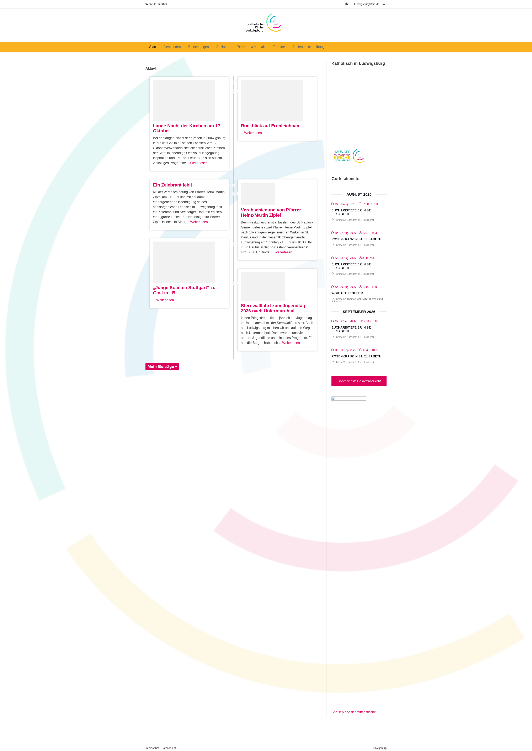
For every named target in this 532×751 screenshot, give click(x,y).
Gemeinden (172, 47)
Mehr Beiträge (161, 366)
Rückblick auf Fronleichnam (271, 125)
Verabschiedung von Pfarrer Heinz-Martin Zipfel (271, 212)
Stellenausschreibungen (310, 47)
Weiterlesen (199, 163)
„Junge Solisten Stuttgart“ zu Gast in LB (184, 290)
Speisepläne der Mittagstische (353, 712)
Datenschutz (169, 748)
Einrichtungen (198, 47)
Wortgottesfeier (347, 293)
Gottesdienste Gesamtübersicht (359, 381)
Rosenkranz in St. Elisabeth (356, 239)
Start (152, 47)
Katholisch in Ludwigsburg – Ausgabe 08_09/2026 (357, 122)
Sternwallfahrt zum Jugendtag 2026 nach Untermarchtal (273, 308)
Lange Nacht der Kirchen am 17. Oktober (187, 128)
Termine (279, 47)
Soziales (222, 47)
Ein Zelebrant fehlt (172, 185)
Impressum (152, 748)
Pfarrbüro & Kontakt (251, 47)
